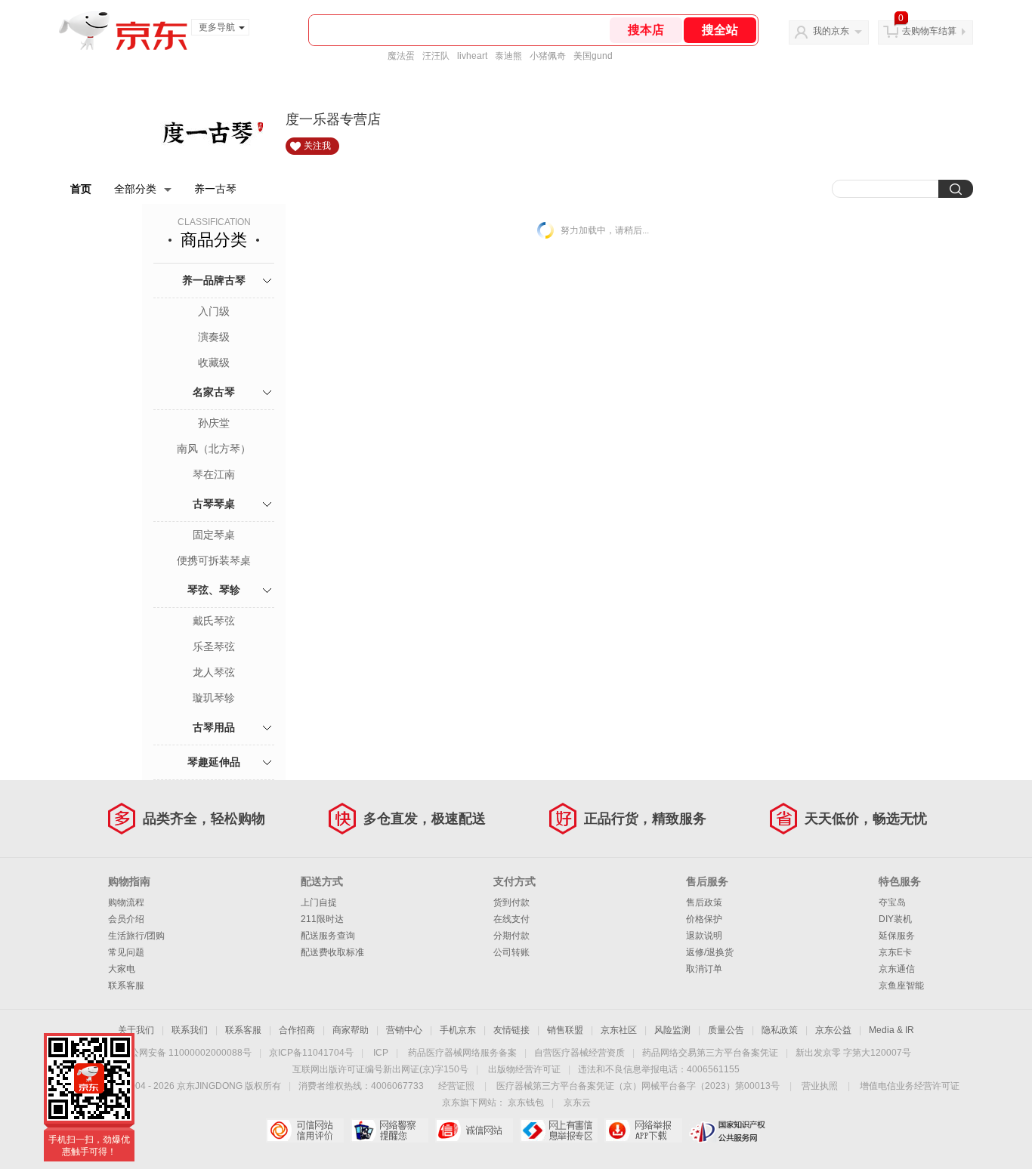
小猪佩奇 (548, 56)
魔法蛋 (401, 56)
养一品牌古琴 (214, 280)
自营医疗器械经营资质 (579, 1052)
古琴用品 (214, 727)
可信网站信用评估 (305, 1130)
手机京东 (458, 1030)
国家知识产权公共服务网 (728, 1130)
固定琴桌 (214, 535)
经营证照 (456, 1086)
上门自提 (319, 902)
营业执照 (820, 1086)
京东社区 (619, 1030)
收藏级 (214, 362)
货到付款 (511, 902)
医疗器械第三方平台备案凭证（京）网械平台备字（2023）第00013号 (638, 1086)
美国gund (593, 56)
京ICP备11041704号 (311, 1052)
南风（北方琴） (214, 449)
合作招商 (297, 1030)
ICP (380, 1052)
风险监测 (672, 1030)
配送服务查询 (328, 935)
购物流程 (126, 902)
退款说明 (704, 935)
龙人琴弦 (214, 672)
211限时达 (322, 919)
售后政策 (704, 902)
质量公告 (726, 1030)
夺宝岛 (892, 902)
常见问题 (126, 952)
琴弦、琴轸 (213, 590)
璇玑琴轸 (214, 698)
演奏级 (214, 337)
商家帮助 (350, 1030)
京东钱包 (526, 1102)
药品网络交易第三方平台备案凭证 (710, 1052)
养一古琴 (215, 189)
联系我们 (189, 1030)
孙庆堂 (214, 423)
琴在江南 (214, 474)
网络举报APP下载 (643, 1130)
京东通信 (897, 969)
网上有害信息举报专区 (559, 1130)
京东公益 (833, 1030)
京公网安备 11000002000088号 (186, 1052)
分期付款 (511, 935)
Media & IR (891, 1030)
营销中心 (404, 1030)
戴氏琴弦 (214, 621)
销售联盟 (565, 1030)
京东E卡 (895, 952)
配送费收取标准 (332, 952)
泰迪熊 (508, 56)
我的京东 (831, 31)
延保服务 (897, 935)
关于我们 (136, 1030)
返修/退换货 (710, 952)
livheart (472, 56)
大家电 (121, 969)
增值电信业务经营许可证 (909, 1086)
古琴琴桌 (214, 504)
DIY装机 (895, 919)
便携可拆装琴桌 (214, 560)
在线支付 (511, 919)
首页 (80, 189)
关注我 (317, 145)
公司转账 (511, 952)
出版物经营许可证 (524, 1069)
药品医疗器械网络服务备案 (462, 1052)
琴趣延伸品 (213, 762)
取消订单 (704, 969)
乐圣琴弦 (214, 646)
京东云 (577, 1102)
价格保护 (704, 919)
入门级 (214, 311)
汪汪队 (436, 56)
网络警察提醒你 (389, 1130)
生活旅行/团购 (136, 935)
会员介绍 (126, 919)
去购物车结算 (929, 31)
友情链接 (511, 1030)
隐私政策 (780, 1030)
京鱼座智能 (901, 985)
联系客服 (126, 985)
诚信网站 (474, 1130)
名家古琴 (214, 392)
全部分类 (135, 189)
